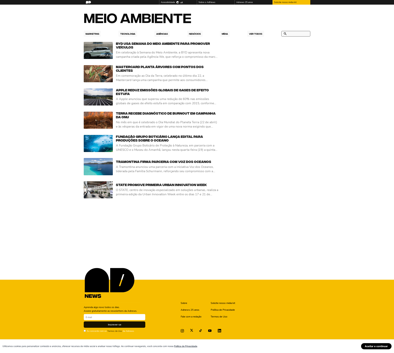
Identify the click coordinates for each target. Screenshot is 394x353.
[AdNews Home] (88, 2)
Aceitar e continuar (376, 346)
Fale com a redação (191, 316)
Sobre (184, 303)
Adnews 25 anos (190, 310)
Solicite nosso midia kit (223, 303)
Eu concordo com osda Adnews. (110, 331)
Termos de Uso (114, 331)
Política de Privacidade (223, 310)
